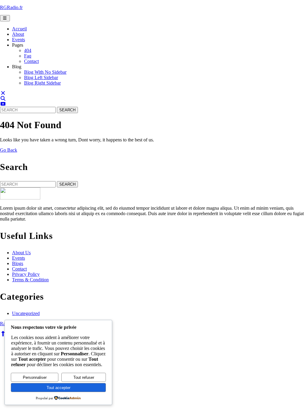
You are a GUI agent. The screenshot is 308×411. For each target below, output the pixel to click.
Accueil (19, 28)
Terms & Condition (30, 279)
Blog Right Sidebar (42, 82)
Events (18, 39)
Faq (27, 55)
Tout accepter (58, 387)
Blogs (17, 263)
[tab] (5, 18)
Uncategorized (26, 313)
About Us (21, 252)
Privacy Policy (26, 274)
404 (27, 50)
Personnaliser (35, 377)
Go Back (8, 150)
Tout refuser (83, 377)
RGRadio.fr (11, 7)
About (18, 34)
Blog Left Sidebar (41, 77)
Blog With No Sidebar (45, 72)
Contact (31, 61)
